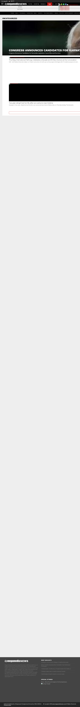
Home (12, 13)
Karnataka (30, 13)
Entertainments (69, 13)
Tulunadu (22, 13)
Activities (29, 4)
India (35, 13)
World (20, 6)
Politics (61, 13)
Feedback (43, 4)
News (56, 13)
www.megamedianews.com (59, 704)
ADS (16, 13)
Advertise (36, 4)
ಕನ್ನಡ (49, 4)
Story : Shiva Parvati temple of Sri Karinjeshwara (54, 682)
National (20, 9)
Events (40, 13)
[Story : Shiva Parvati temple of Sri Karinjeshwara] (55, 690)
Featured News (48, 13)
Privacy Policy (7, 705)
